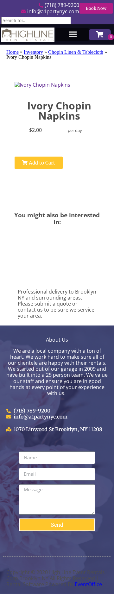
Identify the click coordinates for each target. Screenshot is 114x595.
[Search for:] (36, 20)
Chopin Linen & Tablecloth (75, 52)
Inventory (33, 52)
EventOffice (88, 584)
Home (12, 52)
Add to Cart (41, 163)
